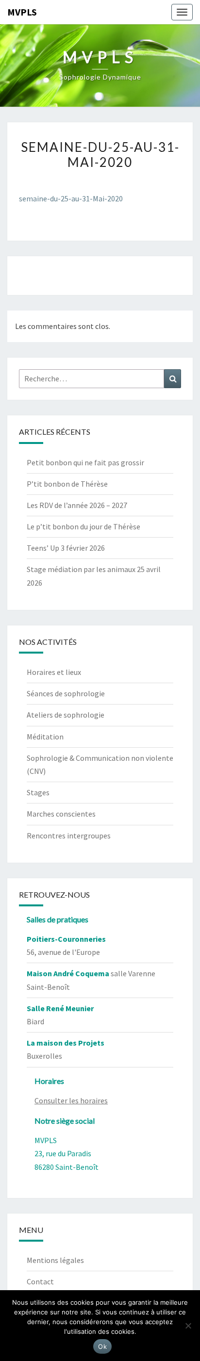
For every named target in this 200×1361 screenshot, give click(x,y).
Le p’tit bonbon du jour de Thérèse (83, 526)
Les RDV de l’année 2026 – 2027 (77, 505)
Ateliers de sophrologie (65, 715)
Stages (38, 792)
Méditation (45, 736)
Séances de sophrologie (66, 693)
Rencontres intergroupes (69, 835)
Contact (40, 1281)
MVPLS (22, 12)
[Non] (188, 1325)
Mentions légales (55, 1260)
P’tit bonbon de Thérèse (67, 484)
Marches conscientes (61, 814)
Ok (102, 1346)
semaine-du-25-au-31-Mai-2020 (71, 198)
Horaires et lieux (54, 672)
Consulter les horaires (71, 1100)
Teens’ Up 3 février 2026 (66, 548)
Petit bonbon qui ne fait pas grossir (85, 462)
